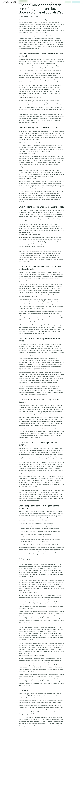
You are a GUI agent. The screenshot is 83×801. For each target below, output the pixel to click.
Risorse (39, 2)
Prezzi (45, 2)
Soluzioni (32, 2)
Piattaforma (24, 2)
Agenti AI (52, 2)
